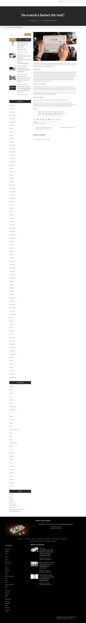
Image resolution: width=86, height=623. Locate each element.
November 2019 (12, 347)
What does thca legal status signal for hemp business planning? (47, 565)
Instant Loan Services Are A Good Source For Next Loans (24, 79)
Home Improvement (13, 443)
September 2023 (12, 198)
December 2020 (12, 304)
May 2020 (11, 327)
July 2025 (11, 128)
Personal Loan (12, 466)
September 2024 (12, 161)
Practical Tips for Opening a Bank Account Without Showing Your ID (51, 113)
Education (11, 416)
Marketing (11, 456)
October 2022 (12, 234)
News (10, 462)
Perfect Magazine (63, 618)
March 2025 (11, 142)
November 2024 (12, 155)
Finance (10, 426)
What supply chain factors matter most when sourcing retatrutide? (23, 45)
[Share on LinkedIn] (43, 119)
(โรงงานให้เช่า (60, 63)
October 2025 (12, 118)
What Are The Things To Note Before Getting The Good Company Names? (44, 128)
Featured (11, 423)
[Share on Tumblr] (54, 119)
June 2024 (11, 171)
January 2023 (12, 224)
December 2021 (12, 267)
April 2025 (11, 138)
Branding (11, 389)
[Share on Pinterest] (49, 119)
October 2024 (12, 158)
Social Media (11, 472)
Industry (11, 446)
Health (10, 436)
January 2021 (12, 301)
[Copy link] (60, 119)
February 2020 (12, 337)
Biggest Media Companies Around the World (23, 70)
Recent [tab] (19, 39)
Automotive (11, 386)
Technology (11, 482)
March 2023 (11, 218)
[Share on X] (40, 119)
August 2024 (11, 165)
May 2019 (11, 367)
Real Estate (11, 469)
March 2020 (11, 334)
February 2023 (12, 221)
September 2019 (12, 354)
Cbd (10, 396)
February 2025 (12, 145)
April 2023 (11, 214)
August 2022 (11, 241)
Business (39, 121)
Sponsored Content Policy (14, 511)
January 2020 (12, 340)
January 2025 (12, 148)
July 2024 (11, 168)
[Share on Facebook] (38, 119)
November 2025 (12, 115)
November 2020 (12, 307)
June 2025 (11, 132)
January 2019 (12, 374)
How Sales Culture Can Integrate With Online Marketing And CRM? (24, 89)
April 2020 (11, 330)
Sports (10, 476)
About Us (11, 498)
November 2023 (12, 191)
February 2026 (12, 112)
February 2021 (12, 297)
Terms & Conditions (13, 505)
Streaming (11, 479)
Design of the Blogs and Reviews (67, 127)
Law (10, 449)
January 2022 (12, 264)
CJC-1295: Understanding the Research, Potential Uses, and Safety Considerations (24, 58)
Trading (10, 486)
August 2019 (11, 357)
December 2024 (12, 151)
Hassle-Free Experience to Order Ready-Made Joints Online (50, 114)
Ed (9, 413)
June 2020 (11, 324)
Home (10, 439)
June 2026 (11, 108)
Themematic (70, 618)
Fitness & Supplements (14, 429)
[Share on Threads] (57, 119)
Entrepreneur (12, 419)
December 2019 (12, 344)
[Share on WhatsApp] (46, 119)
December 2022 (12, 228)
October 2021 (12, 274)
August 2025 (11, 125)
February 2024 (12, 185)
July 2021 (11, 284)
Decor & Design (12, 409)
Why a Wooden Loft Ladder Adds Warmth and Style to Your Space (50, 111)
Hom (10, 496)
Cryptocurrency (12, 406)
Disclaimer (11, 500)
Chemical (11, 399)
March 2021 (11, 294)
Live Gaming (11, 452)
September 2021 (12, 277)
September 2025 (12, 122)
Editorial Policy (12, 507)
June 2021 (11, 287)
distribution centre (49, 79)
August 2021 (11, 281)
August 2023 (11, 201)
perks (54, 121)
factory (51, 121)
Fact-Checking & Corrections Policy (16, 509)
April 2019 (11, 370)
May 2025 (11, 135)
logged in (40, 139)
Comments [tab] (27, 39)
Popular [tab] (13, 39)
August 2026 (11, 105)
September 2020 (12, 314)
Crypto (10, 403)
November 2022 (12, 231)
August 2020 (11, 317)
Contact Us (11, 494)
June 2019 (11, 364)
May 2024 (11, 175)
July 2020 (11, 321)
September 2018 (12, 377)
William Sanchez (52, 20)
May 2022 (11, 251)
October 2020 (12, 311)
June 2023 (11, 208)
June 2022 (11, 248)
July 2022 (11, 244)
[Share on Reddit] (52, 119)
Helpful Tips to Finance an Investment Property (56, 524)
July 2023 (11, 204)
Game (10, 433)
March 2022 (11, 258)
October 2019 (12, 350)
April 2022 (11, 254)
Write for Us (11, 502)
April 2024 (11, 178)
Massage (11, 459)
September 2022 (12, 238)
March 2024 (11, 181)
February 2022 (12, 261)
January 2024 (12, 188)
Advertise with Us (12, 504)
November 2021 (12, 271)
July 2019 (11, 360)
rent (56, 121)
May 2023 (11, 211)
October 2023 (12, 195)
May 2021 (11, 291)
